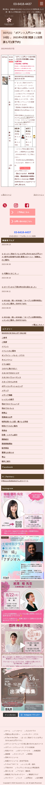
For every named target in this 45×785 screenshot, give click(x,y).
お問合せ (29, 778)
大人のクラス (31, 731)
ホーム (7, 731)
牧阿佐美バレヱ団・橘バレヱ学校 (15, 422)
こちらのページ (29, 115)
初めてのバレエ (8, 408)
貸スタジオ (9, 771)
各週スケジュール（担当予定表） (17, 761)
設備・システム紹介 (10, 435)
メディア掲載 (7, 395)
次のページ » (39, 195)
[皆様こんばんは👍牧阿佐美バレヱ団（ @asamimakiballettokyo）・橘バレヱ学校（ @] (22, 514)
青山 (3, 457)
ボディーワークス (23, 751)
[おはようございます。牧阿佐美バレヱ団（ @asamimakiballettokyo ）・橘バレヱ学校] (22, 645)
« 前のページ (6, 195)
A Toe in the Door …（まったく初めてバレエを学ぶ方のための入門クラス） (24, 739)
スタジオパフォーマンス (11, 377)
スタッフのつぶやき (10, 382)
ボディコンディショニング (12, 386)
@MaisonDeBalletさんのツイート (14, 481)
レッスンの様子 (8, 399)
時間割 (30, 754)
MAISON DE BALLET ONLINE (14, 333)
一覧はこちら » (38, 325)
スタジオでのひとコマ (10, 373)
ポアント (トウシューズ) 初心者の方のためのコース (24, 744)
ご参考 (4, 338)
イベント (5, 346)
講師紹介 (5, 439)
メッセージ (18, 731)
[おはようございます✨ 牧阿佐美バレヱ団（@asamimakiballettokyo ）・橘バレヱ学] (22, 601)
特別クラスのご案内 (10, 426)
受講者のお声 (7, 417)
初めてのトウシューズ (10, 404)
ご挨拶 (4, 342)
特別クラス (9, 751)
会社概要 (39, 778)
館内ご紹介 (6, 461)
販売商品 (5, 448)
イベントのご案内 (9, 351)
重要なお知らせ (8, 452)
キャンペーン (7, 360)
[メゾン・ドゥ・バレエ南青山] (22, 21)
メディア (5, 391)
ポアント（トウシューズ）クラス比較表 (19, 747)
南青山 (4, 413)
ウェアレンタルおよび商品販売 (28, 768)
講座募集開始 (7, 444)
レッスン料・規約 (28, 764)
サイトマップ (19, 754)
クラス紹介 (6, 364)
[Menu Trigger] (41, 3)
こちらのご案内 (24, 117)
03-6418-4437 (22, 4)
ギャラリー (9, 778)
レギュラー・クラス (31, 734)
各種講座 (37, 751)
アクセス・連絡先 (23, 771)
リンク (19, 778)
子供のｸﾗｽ (9, 768)
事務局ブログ (33, 774)
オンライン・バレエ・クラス (13, 355)
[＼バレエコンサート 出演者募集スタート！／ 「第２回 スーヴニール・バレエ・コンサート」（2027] (22, 689)
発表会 (4, 430)
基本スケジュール (11, 757)
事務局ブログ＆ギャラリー (15, 774)
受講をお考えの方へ (12, 734)
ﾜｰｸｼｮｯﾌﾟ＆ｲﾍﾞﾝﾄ (11, 764)
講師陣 (7, 754)
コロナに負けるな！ (10, 369)
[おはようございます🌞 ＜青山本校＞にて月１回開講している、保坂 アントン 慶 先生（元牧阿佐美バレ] (22, 557)
